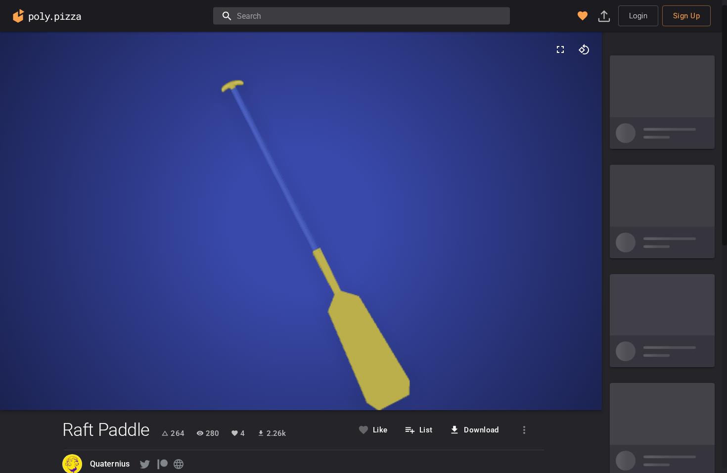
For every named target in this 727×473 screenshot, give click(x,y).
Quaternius (110, 464)
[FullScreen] (560, 49)
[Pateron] (161, 464)
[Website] (178, 464)
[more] (524, 430)
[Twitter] (144, 464)
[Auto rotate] (584, 49)
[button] (582, 15)
